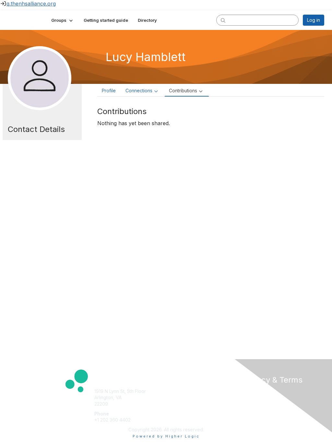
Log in (313, 20)
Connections (138, 90)
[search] (223, 20)
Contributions (183, 90)
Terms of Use (257, 397)
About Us (253, 391)
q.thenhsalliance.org (31, 3)
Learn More (181, 404)
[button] (62, 20)
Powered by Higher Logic (166, 436)
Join (173, 391)
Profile (109, 90)
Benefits (177, 397)
